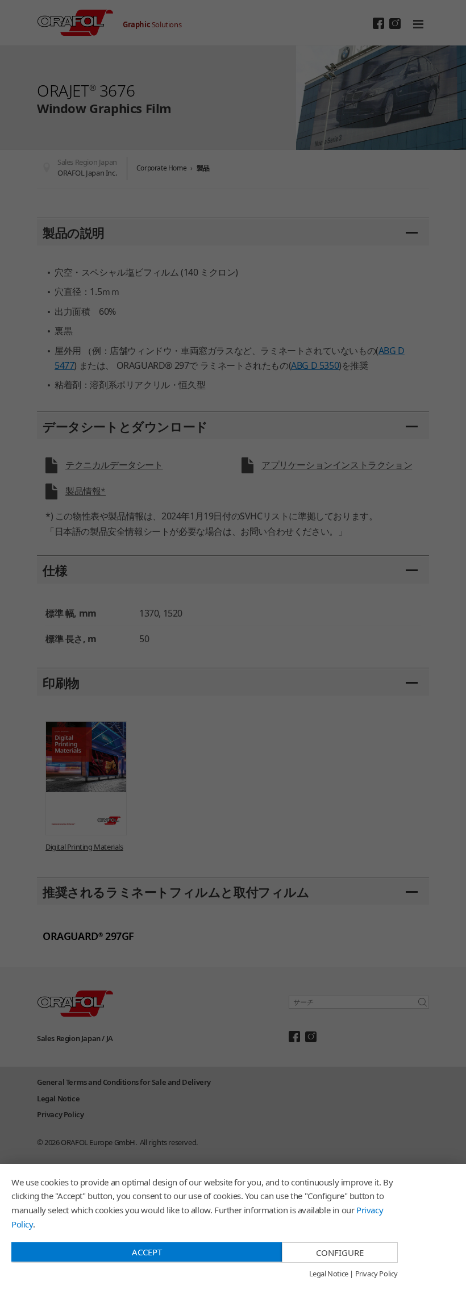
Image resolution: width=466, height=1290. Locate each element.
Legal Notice (328, 1274)
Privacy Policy (376, 1274)
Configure (340, 1252)
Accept (147, 1252)
